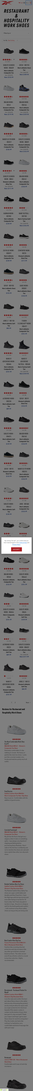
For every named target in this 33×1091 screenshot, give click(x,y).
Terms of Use (23, 542)
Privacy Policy (16, 544)
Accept (16, 549)
